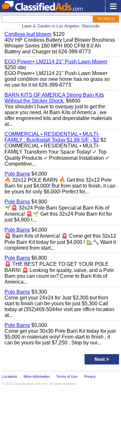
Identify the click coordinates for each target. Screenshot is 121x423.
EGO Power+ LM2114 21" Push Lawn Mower (56, 61)
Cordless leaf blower (28, 34)
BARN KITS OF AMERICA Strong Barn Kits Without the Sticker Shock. (54, 97)
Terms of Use (66, 376)
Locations (9, 376)
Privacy (90, 376)
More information (37, 376)
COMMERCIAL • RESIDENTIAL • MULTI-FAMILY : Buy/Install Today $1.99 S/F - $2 (52, 137)
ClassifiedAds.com (27, 383)
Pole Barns (17, 174)
